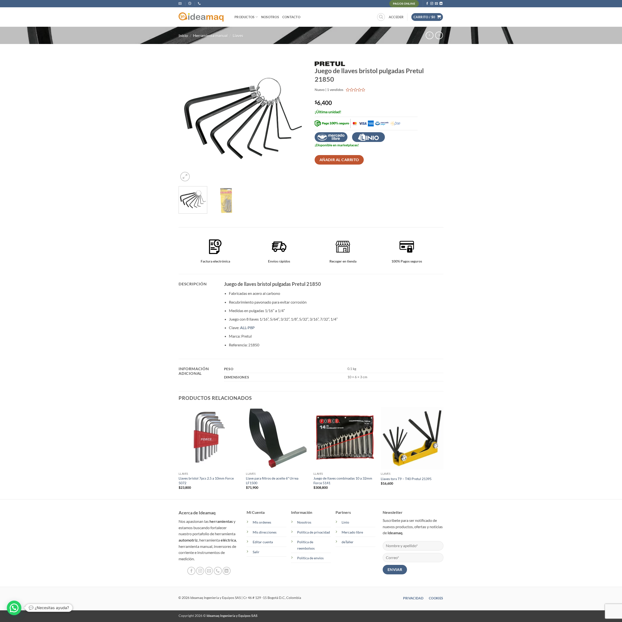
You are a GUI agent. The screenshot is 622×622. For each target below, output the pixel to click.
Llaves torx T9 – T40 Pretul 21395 (406, 479)
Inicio (183, 35)
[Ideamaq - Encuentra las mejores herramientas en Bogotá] (203, 17)
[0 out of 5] (355, 90)
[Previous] (187, 118)
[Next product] (429, 35)
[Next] (298, 118)
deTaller (348, 542)
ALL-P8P (247, 327)
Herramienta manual (210, 35)
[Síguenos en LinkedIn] (441, 3)
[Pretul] (330, 63)
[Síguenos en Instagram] (431, 3)
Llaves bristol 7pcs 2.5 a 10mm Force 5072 (206, 480)
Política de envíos (310, 558)
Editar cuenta (263, 542)
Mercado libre (352, 532)
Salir (256, 552)
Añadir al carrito (339, 160)
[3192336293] (200, 3)
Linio (345, 522)
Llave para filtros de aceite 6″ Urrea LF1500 (272, 480)
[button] (381, 17)
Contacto (291, 17)
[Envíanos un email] (436, 3)
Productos (244, 17)
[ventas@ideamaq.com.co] (181, 3)
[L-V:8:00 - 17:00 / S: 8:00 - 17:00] (190, 3)
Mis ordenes (262, 522)
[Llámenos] (218, 571)
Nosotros (270, 17)
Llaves (238, 35)
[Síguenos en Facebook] (427, 3)
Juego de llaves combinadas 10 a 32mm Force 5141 (342, 480)
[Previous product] (439, 35)
